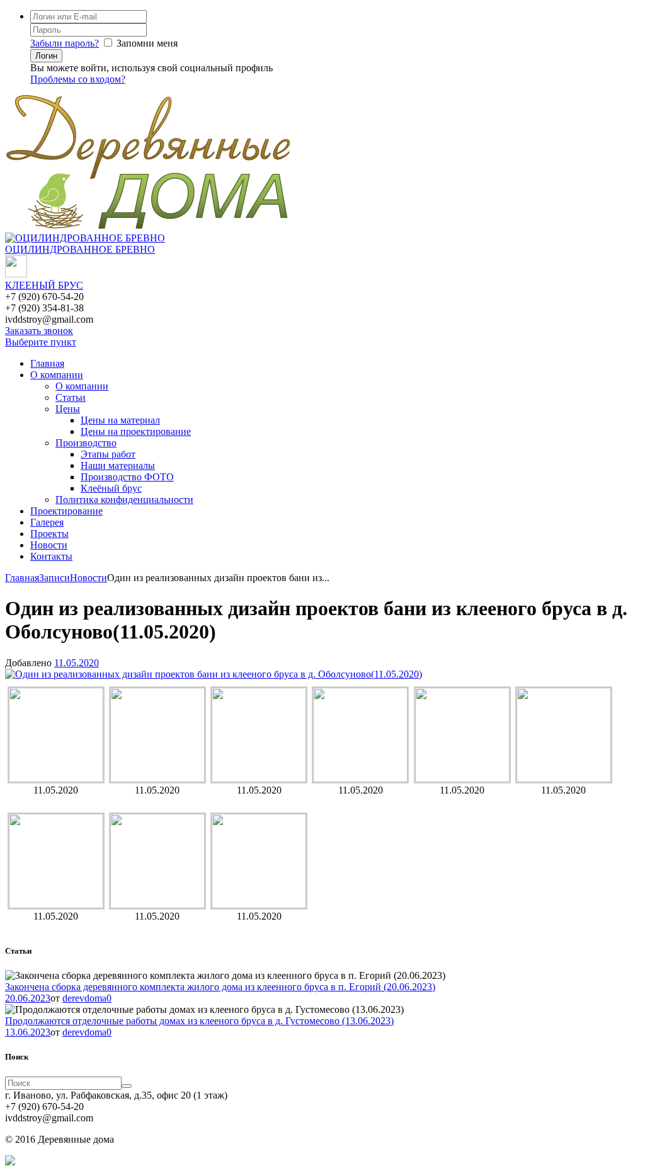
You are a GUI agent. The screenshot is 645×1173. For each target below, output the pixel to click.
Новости (48, 545)
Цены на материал (120, 420)
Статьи (70, 397)
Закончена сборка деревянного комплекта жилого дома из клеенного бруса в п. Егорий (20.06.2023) (220, 986)
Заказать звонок (39, 330)
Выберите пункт (40, 342)
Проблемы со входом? (77, 79)
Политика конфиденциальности (124, 499)
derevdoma (84, 998)
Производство (86, 442)
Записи (54, 577)
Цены (67, 408)
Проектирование (66, 511)
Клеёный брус (111, 488)
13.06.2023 (27, 1032)
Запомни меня (147, 43)
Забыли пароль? (64, 43)
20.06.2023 (27, 998)
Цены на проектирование (136, 431)
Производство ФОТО (127, 476)
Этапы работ (108, 454)
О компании (56, 374)
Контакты (51, 556)
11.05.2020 (76, 662)
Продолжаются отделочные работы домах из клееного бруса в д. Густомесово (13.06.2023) (199, 1020)
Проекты (49, 533)
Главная (47, 363)
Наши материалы (118, 465)
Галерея (47, 522)
